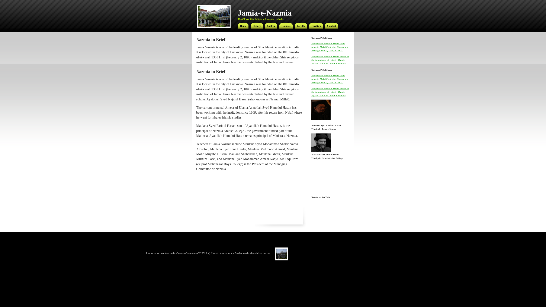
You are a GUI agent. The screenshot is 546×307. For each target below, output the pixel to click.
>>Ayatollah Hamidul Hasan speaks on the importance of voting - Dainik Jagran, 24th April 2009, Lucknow (330, 60)
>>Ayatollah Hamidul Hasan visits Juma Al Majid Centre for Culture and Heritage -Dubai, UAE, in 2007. (330, 47)
